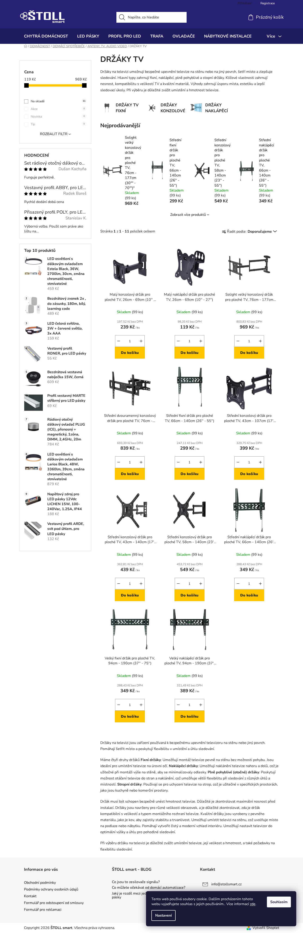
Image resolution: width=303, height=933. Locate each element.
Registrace (267, 3)
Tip (58, 124)
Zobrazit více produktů (188, 214)
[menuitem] (46, 36)
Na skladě (58, 101)
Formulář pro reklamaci (42, 909)
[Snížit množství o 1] (118, 341)
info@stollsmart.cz (226, 884)
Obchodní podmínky (40, 882)
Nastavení (163, 915)
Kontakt (30, 896)
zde (252, 904)
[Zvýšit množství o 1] (141, 341)
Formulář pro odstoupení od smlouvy (54, 902)
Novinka (58, 116)
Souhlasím (279, 902)
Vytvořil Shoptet (266, 927)
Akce (58, 109)
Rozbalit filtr (54, 134)
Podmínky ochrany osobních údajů (51, 889)
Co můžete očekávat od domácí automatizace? (148, 888)
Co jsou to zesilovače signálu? (136, 882)
